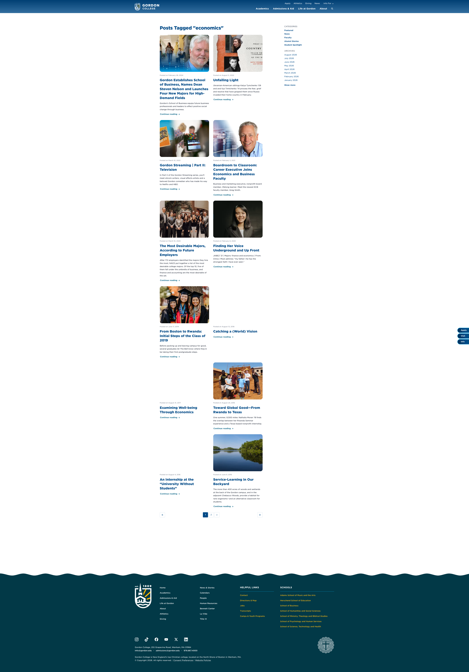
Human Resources (208, 603)
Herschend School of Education (295, 600)
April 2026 (289, 69)
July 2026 (289, 58)
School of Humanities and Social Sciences (300, 611)
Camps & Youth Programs (252, 616)
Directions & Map (248, 600)
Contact (244, 595)
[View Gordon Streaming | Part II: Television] (184, 155)
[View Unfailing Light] (238, 68)
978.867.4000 (190, 651)
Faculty (288, 38)
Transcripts (245, 611)
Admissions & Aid (283, 8)
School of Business (289, 606)
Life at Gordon (306, 8)
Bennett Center (207, 609)
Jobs (242, 606)
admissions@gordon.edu (168, 651)
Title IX (203, 619)
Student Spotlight (293, 45)
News (317, 3)
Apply (287, 3)
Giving (308, 3)
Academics (262, 8)
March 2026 (290, 73)
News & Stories (207, 588)
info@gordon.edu (143, 651)
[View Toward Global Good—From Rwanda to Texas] (238, 396)
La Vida (203, 614)
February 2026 (291, 76)
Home (162, 588)
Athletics (298, 3)
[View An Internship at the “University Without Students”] (184, 465)
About (323, 8)
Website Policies (203, 660)
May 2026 (289, 66)
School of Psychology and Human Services (301, 621)
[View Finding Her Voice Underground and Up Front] (238, 234)
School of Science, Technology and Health (300, 626)
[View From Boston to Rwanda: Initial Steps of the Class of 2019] (184, 322)
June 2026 (289, 62)
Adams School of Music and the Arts (297, 595)
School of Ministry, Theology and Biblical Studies (304, 616)
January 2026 (291, 80)
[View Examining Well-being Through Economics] (184, 391)
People (203, 598)
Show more (289, 85)
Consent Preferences (183, 660)
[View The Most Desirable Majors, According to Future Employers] (184, 241)
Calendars (205, 593)
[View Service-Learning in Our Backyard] (238, 471)
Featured (288, 30)
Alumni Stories (291, 41)
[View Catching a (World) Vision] (238, 312)
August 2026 (290, 55)
